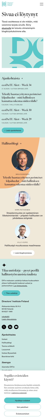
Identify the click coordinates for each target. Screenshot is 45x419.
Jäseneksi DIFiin (8, 366)
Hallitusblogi (10, 143)
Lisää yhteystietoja (9, 319)
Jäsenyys (6, 362)
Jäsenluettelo (7, 370)
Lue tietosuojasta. (20, 285)
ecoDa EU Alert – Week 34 (16, 85)
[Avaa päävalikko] (41, 4)
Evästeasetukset (22, 413)
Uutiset (4, 339)
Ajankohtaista (11, 78)
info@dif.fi (5, 316)
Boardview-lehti (8, 356)
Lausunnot (6, 349)
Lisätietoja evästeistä (19, 393)
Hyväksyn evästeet (22, 400)
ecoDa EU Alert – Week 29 (16, 119)
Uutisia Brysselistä (9, 353)
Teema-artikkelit (8, 346)
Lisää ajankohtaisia (13, 130)
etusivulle (6, 28)
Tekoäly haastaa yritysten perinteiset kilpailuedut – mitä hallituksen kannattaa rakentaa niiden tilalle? (21, 98)
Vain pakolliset (22, 407)
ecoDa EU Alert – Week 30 (16, 110)
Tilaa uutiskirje (11, 293)
